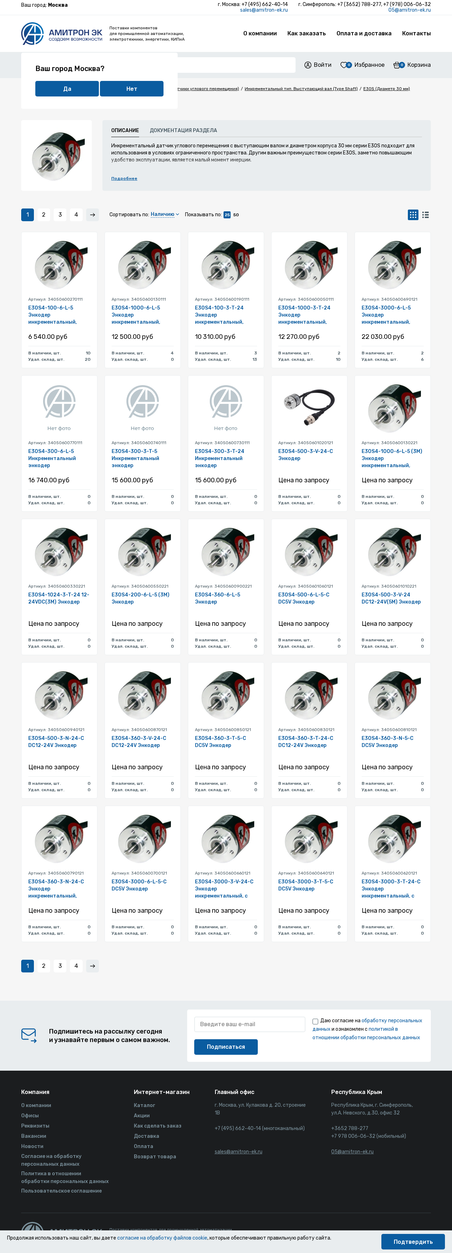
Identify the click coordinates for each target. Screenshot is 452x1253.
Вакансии (33, 1136)
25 (227, 214)
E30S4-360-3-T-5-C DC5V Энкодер (220, 741)
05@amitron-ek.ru (409, 10)
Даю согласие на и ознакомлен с (367, 1029)
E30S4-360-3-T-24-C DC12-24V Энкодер (305, 741)
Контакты (416, 33)
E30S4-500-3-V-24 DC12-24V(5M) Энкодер (391, 598)
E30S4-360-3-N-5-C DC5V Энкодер (388, 741)
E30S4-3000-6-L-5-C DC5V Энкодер (139, 885)
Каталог (144, 1105)
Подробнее (124, 178)
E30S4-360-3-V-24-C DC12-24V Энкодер (139, 741)
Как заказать (306, 33)
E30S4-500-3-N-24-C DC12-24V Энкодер (56, 741)
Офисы (30, 1116)
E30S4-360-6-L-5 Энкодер (217, 598)
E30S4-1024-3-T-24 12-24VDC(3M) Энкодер (58, 598)
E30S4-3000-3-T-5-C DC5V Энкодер (305, 885)
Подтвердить (413, 1242)
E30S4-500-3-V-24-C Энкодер (305, 454)
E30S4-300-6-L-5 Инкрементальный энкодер (52, 458)
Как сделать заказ (158, 1126)
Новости (32, 1146)
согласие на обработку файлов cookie (162, 1238)
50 (236, 214)
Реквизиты (35, 1126)
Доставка (146, 1136)
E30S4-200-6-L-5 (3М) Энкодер (141, 598)
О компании (260, 33)
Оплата (143, 1146)
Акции (142, 1116)
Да (67, 89)
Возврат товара (155, 1157)
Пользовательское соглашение (61, 1191)
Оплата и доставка (364, 33)
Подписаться (226, 1046)
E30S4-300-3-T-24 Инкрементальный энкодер (219, 458)
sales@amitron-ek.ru (264, 10)
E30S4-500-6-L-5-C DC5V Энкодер (303, 598)
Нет (131, 89)
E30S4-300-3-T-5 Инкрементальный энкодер (135, 458)
